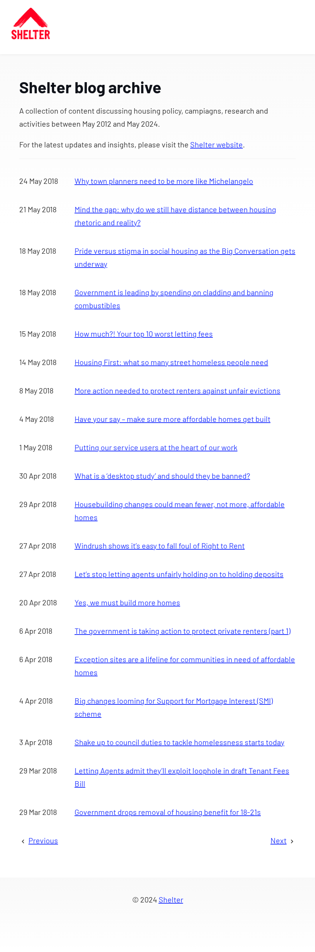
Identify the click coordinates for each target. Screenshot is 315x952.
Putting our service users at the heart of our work (156, 447)
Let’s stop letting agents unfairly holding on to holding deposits (179, 573)
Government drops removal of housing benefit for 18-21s (168, 811)
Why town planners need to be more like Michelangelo (164, 180)
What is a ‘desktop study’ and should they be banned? (162, 475)
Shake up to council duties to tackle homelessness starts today (179, 742)
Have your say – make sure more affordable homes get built (172, 418)
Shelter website (216, 144)
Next (278, 840)
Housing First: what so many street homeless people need (171, 362)
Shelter (171, 899)
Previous (43, 840)
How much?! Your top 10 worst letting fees (144, 333)
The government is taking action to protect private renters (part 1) (182, 630)
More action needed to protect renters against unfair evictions (177, 390)
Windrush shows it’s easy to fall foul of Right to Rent (160, 545)
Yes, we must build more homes (127, 602)
